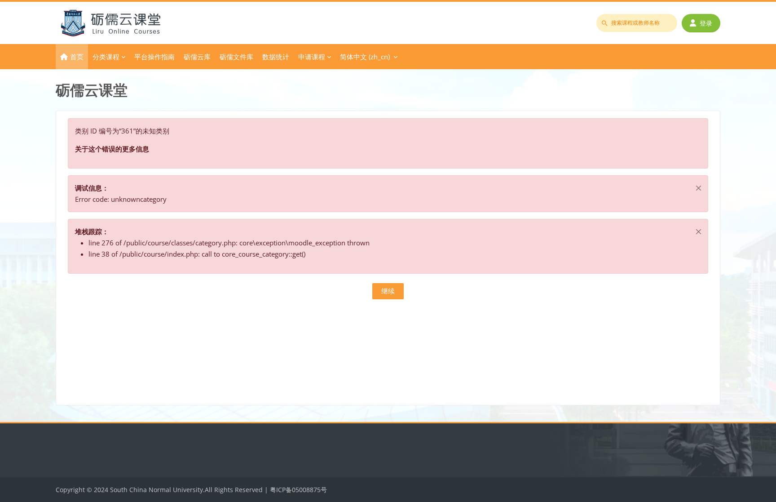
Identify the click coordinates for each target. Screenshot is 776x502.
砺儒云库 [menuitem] (197, 56)
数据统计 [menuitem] (275, 56)
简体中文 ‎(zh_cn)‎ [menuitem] (365, 56)
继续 (388, 290)
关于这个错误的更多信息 (112, 148)
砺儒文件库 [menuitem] (236, 56)
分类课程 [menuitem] (106, 56)
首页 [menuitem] (77, 56)
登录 (706, 23)
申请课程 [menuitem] (311, 56)
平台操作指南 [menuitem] (154, 56)
